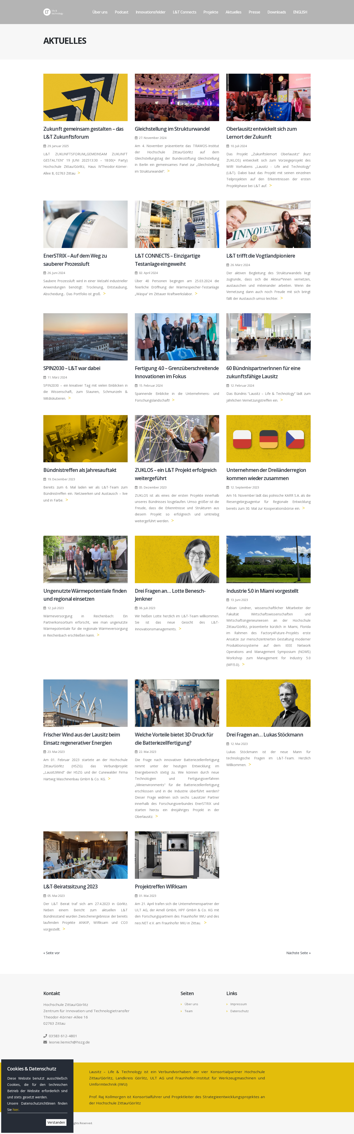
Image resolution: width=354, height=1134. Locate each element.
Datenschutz (239, 1011)
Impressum (238, 1004)
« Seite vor (51, 953)
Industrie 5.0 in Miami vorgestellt (262, 590)
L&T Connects (184, 12)
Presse (254, 12)
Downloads (277, 12)
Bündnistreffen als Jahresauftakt (79, 470)
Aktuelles (233, 12)
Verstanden (56, 1122)
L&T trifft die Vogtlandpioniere (260, 255)
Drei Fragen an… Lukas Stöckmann (264, 734)
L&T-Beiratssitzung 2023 (70, 886)
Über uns (99, 12)
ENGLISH (300, 12)
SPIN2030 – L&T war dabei (71, 368)
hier (16, 1109)
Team (189, 1011)
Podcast (121, 12)
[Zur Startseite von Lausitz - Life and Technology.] (53, 12)
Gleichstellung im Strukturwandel (172, 128)
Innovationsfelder (150, 12)
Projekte (210, 12)
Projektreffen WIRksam (161, 886)
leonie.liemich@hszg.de (69, 1042)
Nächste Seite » (298, 953)
